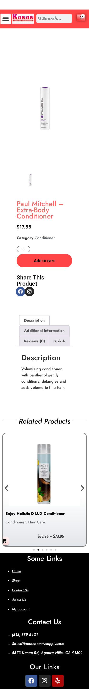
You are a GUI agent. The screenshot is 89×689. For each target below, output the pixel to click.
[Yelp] (58, 681)
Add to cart (44, 260)
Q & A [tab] (59, 341)
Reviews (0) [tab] (34, 341)
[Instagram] (29, 291)
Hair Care (36, 522)
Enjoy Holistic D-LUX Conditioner (35, 513)
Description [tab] (34, 320)
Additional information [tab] (44, 330)
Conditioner (45, 238)
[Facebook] (20, 291)
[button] (5, 19)
